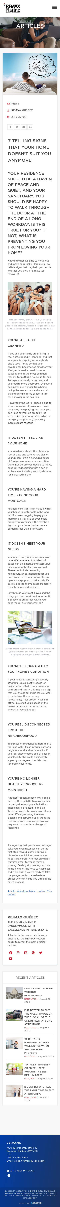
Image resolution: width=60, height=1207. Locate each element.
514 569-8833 (20, 1158)
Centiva (36, 1203)
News (15, 104)
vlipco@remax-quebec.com (29, 1161)
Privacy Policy (23, 1196)
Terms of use (39, 1196)
